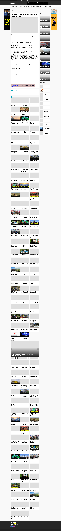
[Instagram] (14, 526)
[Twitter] (12, 526)
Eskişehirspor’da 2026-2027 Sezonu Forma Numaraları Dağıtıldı (24, 0)
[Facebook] (11, 526)
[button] (12, 358)
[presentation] (11, 349)
